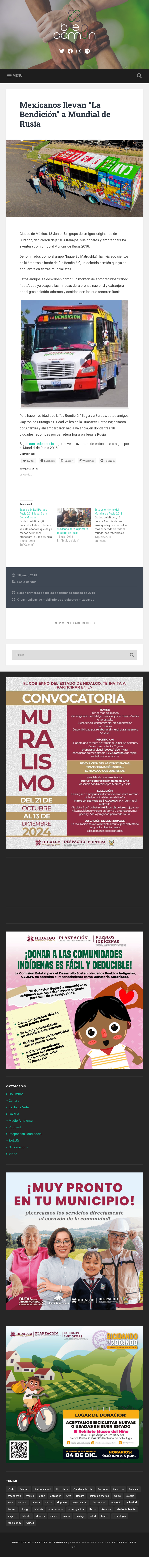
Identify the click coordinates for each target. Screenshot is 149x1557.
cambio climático (99, 1495)
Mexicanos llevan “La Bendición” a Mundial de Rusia (65, 114)
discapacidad (79, 1502)
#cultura (24, 1489)
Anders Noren (124, 1542)
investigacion (76, 1509)
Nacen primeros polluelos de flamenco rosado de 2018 (56, 593)
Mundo (26, 1516)
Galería (14, 1114)
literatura (106, 1509)
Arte (68, 1495)
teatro (104, 1516)
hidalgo (25, 1509)
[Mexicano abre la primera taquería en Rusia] (74, 517)
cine (10, 1502)
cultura (36, 1502)
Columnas (16, 1094)
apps (42, 1495)
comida (22, 1502)
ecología (116, 1502)
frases (12, 1509)
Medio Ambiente (21, 1121)
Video (13, 1154)
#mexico (103, 1489)
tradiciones (14, 1522)
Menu (18, 75)
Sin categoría (18, 1147)
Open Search (138, 75)
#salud (30, 1495)
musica (54, 1516)
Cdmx (117, 1495)
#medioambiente (83, 1489)
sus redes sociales (43, 444)
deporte (62, 1502)
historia (39, 1509)
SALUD (14, 1141)
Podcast (15, 1127)
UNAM (30, 1522)
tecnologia (119, 1516)
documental (99, 1502)
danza (48, 1502)
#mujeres (118, 1489)
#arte (11, 1489)
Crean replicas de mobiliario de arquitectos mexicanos (55, 599)
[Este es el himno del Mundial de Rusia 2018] (113, 525)
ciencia (130, 1495)
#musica (134, 1489)
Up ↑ (74, 1546)
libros (92, 1509)
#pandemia (14, 1495)
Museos (40, 1516)
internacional (56, 1509)
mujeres (12, 1516)
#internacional (42, 1489)
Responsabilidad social (25, 1134)
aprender (55, 1495)
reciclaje (79, 1516)
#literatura (62, 1489)
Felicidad (131, 1502)
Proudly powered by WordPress (39, 1542)
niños (66, 1516)
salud (93, 1516)
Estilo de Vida (26, 582)
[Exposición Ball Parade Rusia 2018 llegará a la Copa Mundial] (38, 527)
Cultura (14, 1101)
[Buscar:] (74, 655)
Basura (80, 1495)
